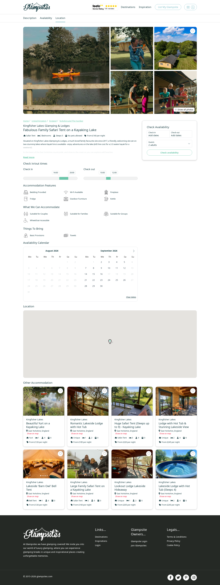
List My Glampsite (168, 7)
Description (29, 18)
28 (59, 286)
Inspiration (145, 7)
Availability (46, 18)
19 (44, 280)
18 (36, 280)
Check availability (169, 152)
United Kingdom (39, 121)
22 (67, 280)
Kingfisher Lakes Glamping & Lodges (46, 126)
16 (75, 274)
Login (98, 545)
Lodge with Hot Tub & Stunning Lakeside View (174, 425)
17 (29, 280)
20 (52, 280)
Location (60, 18)
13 (52, 274)
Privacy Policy (173, 541)
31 (29, 292)
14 (59, 274)
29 (67, 286)
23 (75, 280)
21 (59, 280)
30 (75, 286)
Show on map (33, 433)
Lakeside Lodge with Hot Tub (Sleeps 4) (174, 487)
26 (44, 286)
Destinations (128, 7)
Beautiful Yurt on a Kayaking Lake (38, 425)
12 (44, 274)
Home (26, 121)
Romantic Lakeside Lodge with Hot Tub (86, 425)
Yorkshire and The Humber (71, 121)
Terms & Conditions (176, 536)
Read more (28, 157)
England (53, 121)
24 (29, 286)
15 (67, 274)
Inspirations (101, 541)
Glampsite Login (139, 541)
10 (29, 274)
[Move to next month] (134, 251)
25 (36, 286)
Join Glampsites (139, 545)
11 (36, 274)
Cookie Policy (173, 545)
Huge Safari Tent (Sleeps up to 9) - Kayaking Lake (131, 425)
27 (52, 286)
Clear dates (131, 297)
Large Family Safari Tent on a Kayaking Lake (87, 487)
